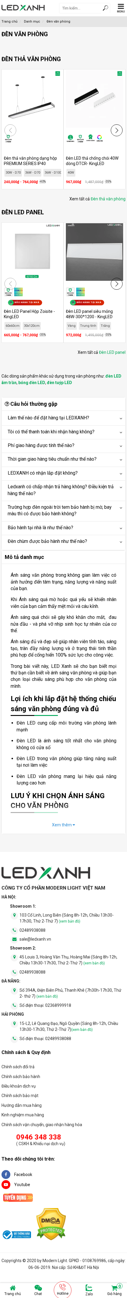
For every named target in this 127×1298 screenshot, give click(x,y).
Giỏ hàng (114, 1290)
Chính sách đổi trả (18, 1066)
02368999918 (58, 1005)
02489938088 (32, 930)
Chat (38, 1294)
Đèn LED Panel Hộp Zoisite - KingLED (29, 314)
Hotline (63, 1293)
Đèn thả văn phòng (108, 198)
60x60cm (12, 326)
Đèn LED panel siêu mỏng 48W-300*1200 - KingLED (89, 314)
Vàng (72, 326)
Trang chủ (12, 1294)
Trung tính (88, 326)
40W (71, 173)
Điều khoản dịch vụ (18, 1086)
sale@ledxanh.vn (35, 939)
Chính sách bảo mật (19, 1095)
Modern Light (55, 1260)
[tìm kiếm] (105, 8)
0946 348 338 (38, 1137)
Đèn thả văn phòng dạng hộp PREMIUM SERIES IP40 (30, 161)
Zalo (89, 1294)
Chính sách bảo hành (20, 1076)
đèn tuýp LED (59, 382)
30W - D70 (13, 173)
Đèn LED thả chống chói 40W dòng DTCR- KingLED (92, 161)
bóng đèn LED (31, 382)
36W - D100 (53, 173)
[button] (117, 130)
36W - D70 (32, 173)
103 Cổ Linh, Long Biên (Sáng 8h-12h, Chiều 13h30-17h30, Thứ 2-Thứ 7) (66, 918)
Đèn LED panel (112, 352)
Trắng (105, 326)
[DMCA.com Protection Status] (51, 1225)
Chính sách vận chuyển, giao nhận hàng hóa (41, 1124)
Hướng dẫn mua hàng (21, 1105)
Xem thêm (62, 824)
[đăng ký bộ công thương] (16, 1235)
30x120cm (32, 326)
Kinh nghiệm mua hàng (22, 1114)
